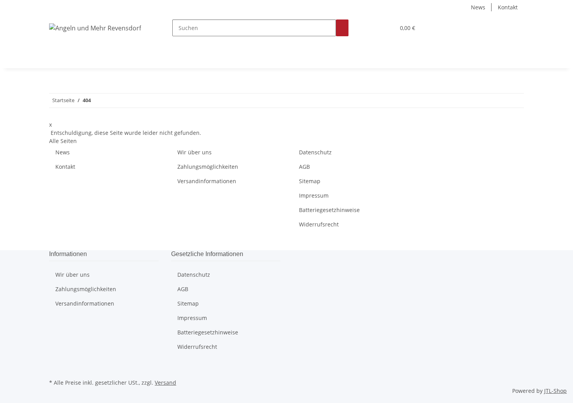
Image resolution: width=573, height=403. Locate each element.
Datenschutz (315, 152)
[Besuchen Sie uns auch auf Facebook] (55, 368)
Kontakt (508, 7)
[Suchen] (342, 27)
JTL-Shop (555, 390)
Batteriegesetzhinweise (329, 210)
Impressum (314, 195)
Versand (165, 382)
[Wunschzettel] (386, 27)
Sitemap (309, 181)
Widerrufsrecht (319, 224)
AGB (304, 166)
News (478, 7)
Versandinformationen (206, 181)
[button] (373, 27)
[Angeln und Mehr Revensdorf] (95, 28)
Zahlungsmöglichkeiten (207, 166)
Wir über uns (194, 152)
